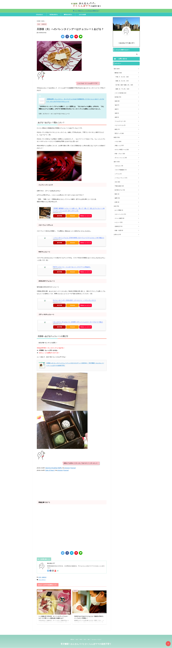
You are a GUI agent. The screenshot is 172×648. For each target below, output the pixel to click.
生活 (40, 577)
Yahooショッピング (85, 215)
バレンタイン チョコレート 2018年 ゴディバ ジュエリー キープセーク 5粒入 (78, 322)
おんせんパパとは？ (96, 639)
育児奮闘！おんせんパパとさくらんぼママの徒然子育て (86, 644)
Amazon (72, 215)
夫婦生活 (44, 577)
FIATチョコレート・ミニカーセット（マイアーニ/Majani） (72, 267)
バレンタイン (42, 579)
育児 (85, 639)
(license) (73, 468)
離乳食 (72, 639)
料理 (81, 639)
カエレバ (60, 212)
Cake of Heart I (50, 470)
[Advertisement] (72, 485)
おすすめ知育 (82, 14)
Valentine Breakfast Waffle (53, 468)
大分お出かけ (39, 14)
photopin (67, 468)
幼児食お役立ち (54, 14)
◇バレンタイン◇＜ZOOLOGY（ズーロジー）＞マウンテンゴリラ (74, 300)
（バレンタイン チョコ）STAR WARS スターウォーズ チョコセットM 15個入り (78, 238)
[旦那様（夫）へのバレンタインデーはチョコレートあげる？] (71, 36)
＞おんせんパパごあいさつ (126, 43)
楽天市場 (59, 215)
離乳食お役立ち (68, 14)
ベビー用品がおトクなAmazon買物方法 (86, 11)
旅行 (89, 639)
